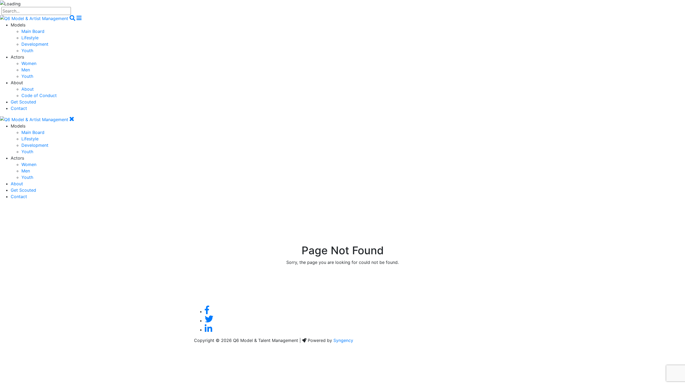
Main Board (32, 31)
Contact (19, 108)
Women (28, 63)
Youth (27, 50)
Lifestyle (30, 37)
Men (25, 69)
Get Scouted (23, 102)
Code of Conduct (39, 95)
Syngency (343, 340)
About (27, 89)
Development (34, 44)
